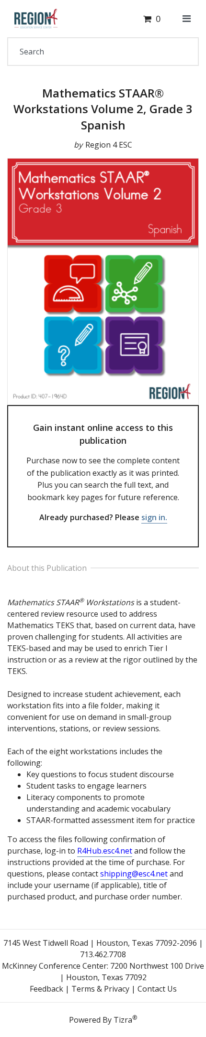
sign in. (154, 517)
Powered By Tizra (103, 1019)
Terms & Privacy (100, 989)
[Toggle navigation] (186, 18)
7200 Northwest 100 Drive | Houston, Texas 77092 (132, 972)
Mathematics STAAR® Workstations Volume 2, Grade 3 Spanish (103, 109)
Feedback (46, 989)
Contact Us (157, 989)
